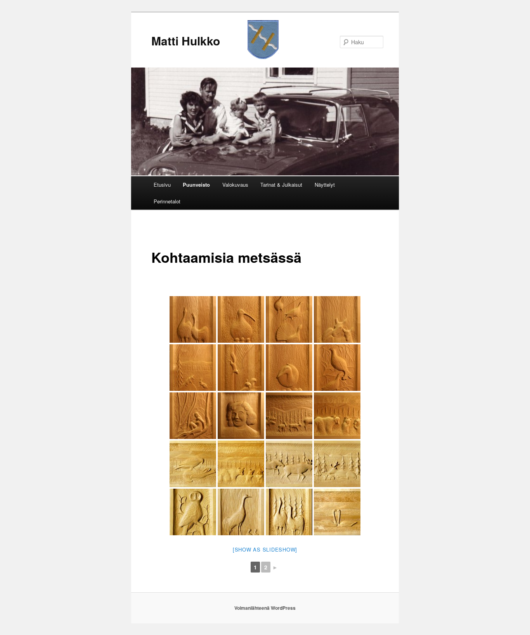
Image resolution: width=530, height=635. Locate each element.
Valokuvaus (235, 184)
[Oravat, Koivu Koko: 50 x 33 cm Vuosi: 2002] (241, 367)
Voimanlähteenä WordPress (265, 607)
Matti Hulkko (185, 40)
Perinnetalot (167, 201)
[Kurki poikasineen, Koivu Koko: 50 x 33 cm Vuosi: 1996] (241, 512)
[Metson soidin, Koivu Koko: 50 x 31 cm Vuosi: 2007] (289, 319)
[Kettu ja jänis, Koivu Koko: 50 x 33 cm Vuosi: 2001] (193, 367)
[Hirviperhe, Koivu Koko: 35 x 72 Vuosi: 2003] (289, 415)
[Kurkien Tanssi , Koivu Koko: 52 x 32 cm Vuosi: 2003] (193, 319)
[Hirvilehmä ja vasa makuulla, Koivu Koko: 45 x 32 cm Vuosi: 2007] (337, 319)
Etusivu (162, 184)
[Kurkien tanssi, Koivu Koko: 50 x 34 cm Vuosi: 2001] (289, 512)
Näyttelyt (325, 184)
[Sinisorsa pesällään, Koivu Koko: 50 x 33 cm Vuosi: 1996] (289, 367)
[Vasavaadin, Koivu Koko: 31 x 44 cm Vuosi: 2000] (337, 464)
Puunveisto (196, 184)
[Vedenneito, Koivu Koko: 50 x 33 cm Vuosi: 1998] (193, 415)
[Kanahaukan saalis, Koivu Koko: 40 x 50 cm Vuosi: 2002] (193, 464)
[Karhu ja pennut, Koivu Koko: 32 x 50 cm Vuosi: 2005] (337, 415)
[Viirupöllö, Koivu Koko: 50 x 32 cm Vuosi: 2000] (193, 512)
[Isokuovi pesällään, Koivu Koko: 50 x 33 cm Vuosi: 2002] (241, 319)
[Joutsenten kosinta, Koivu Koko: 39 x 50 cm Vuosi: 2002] (337, 512)
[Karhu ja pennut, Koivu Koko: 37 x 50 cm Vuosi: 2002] (241, 464)
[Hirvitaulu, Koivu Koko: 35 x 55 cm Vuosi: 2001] (289, 464)
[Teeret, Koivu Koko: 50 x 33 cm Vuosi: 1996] (337, 367)
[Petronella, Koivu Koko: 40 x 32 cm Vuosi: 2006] (241, 415)
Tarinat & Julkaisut (281, 184)
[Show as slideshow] (265, 549)
